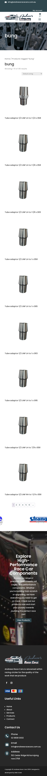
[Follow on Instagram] (11, 683)
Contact (10, 719)
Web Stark (18, 773)
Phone (14, 734)
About (9, 709)
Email (14, 743)
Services (10, 713)
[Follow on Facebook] (7, 683)
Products (11, 716)
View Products (23, 620)
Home (7, 59)
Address (15, 751)
